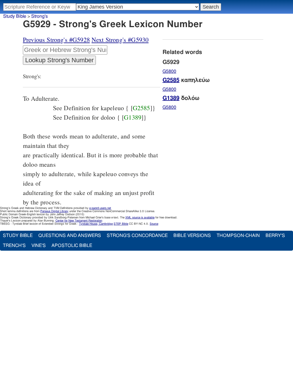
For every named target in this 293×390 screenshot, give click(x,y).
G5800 (169, 71)
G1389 (132, 117)
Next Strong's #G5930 (120, 39)
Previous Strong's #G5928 (56, 39)
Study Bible (14, 16)
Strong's (39, 16)
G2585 (141, 108)
